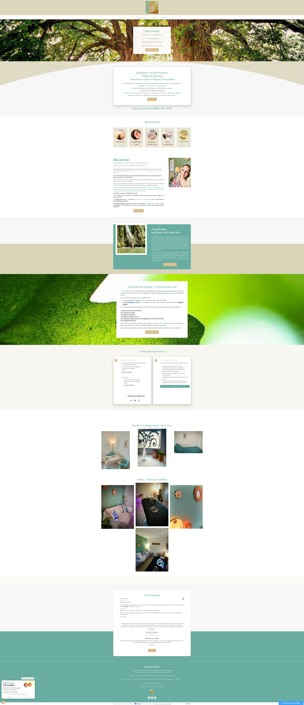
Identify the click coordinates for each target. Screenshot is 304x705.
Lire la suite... (123, 609)
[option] (152, 608)
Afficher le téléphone (127, 372)
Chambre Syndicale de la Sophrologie (163, 703)
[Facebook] (131, 400)
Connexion (188, 703)
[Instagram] (139, 400)
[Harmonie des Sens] (152, 13)
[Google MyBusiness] (135, 400)
